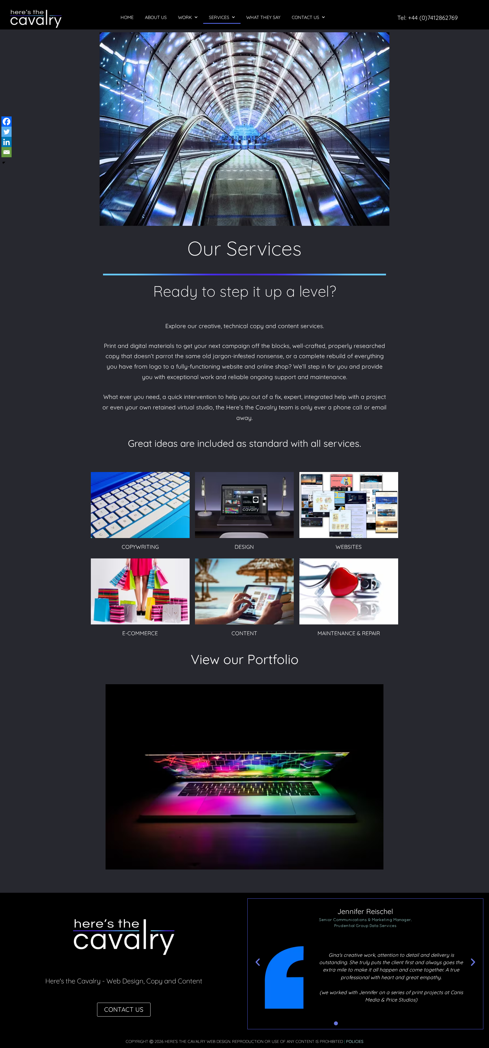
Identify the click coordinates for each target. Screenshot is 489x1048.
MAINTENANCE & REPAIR (349, 591)
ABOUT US (156, 17)
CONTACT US (305, 17)
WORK (185, 17)
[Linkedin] (6, 142)
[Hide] (3, 162)
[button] (258, 962)
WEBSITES (349, 504)
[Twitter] (6, 132)
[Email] (6, 152)
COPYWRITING (140, 504)
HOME (127, 17)
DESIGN (244, 504)
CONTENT (244, 591)
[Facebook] (6, 121)
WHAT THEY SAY (263, 17)
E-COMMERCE (140, 591)
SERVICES (219, 17)
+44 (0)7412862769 (433, 17)
